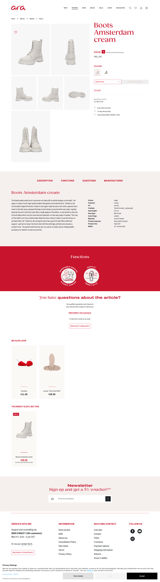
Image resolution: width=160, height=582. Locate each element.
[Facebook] (132, 531)
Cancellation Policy (67, 542)
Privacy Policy (65, 554)
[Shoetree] (24, 362)
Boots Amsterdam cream (24, 457)
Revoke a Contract (23, 552)
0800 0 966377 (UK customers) (80, 313)
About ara (63, 538)
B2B (61, 534)
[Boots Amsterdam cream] (30, 49)
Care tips (98, 530)
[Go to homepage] (18, 8)
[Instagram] (132, 539)
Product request (80, 326)
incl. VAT (98, 56)
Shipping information (103, 550)
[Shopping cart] (146, 8)
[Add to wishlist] (15, 32)
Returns (97, 554)
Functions (98, 542)
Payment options (101, 546)
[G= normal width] (91, 276)
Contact (97, 534)
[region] (50, 93)
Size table (97, 90)
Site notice (63, 546)
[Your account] (141, 8)
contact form (26, 544)
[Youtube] (139, 531)
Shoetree (24, 391)
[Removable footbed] (68, 276)
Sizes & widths (100, 558)
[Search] (130, 8)
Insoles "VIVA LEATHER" (52, 391)
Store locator (64, 530)
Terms (61, 550)
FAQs (96, 538)
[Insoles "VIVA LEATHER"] (52, 362)
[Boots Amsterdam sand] (106, 72)
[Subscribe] (108, 499)
